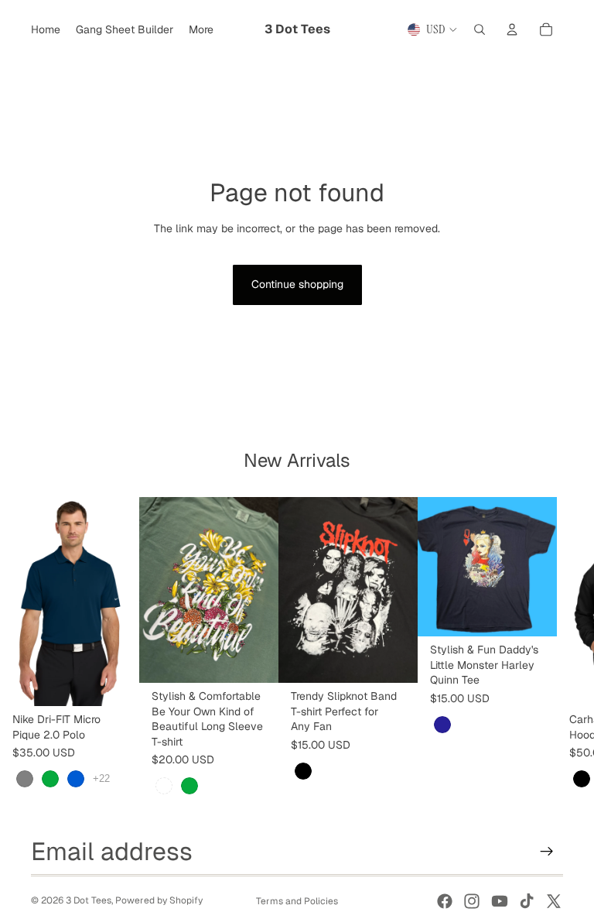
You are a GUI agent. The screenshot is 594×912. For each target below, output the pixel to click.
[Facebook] (444, 901)
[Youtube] (499, 901)
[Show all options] (101, 778)
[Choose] (115, 682)
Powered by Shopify (159, 900)
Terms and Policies (297, 901)
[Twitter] (553, 901)
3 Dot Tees (88, 900)
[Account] (512, 29)
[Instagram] (472, 901)
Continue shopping (297, 284)
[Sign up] (547, 851)
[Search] (480, 29)
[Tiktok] (526, 901)
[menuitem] (201, 29)
